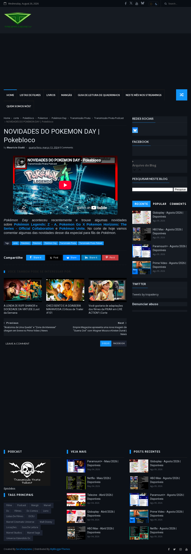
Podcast (21, 505)
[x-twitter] (131, 3)
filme (9, 505)
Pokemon (43, 118)
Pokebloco (28, 118)
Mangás (66, 95)
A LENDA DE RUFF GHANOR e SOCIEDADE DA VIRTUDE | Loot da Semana (22, 309)
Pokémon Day (59, 118)
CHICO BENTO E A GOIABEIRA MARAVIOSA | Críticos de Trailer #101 (64, 309)
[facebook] (126, 3)
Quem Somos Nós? (19, 106)
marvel (47, 505)
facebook (119, 343)
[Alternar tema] (153, 4)
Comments (178, 204)
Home (10, 95)
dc (7, 510)
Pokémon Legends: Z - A (35, 224)
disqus (105, 343)
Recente (141, 204)
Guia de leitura (30, 527)
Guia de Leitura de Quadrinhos (99, 95)
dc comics (32, 510)
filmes (18, 510)
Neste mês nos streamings (144, 95)
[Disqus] (65, 393)
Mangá (34, 505)
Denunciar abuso (145, 304)
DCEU (32, 516)
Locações (11, 527)
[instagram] (180, 549)
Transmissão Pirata (80, 118)
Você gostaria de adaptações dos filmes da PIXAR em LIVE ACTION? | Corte (106, 309)
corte (16, 118)
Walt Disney (46, 521)
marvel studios (14, 532)
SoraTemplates (24, 549)
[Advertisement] (95, 61)
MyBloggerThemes (60, 549)
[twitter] (174, 549)
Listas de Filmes (30, 95)
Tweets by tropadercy (145, 294)
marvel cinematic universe (20, 521)
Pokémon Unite (72, 228)
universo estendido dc (18, 538)
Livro (45, 510)
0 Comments (66, 147)
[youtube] (136, 3)
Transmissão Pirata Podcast (109, 118)
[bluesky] (142, 3)
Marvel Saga (33, 532)
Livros (50, 95)
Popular (159, 204)
